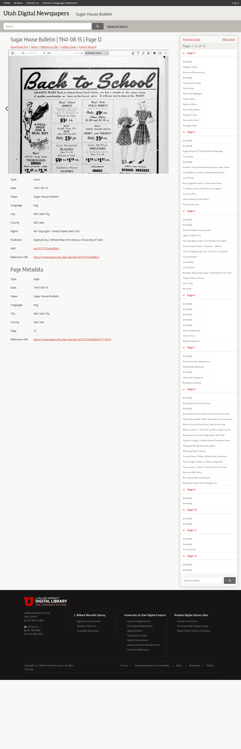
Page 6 (191, 295)
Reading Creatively (192, 382)
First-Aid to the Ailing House (196, 361)
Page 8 (191, 389)
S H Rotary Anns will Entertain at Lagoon (202, 188)
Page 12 (192, 556)
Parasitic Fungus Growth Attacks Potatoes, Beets (206, 440)
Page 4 (191, 132)
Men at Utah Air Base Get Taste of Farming (204, 424)
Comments (188, 156)
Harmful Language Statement (59, 3)
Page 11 (192, 530)
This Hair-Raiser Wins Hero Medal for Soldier (205, 240)
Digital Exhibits (134, 630)
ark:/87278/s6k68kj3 (46, 248)
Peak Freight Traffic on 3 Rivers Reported (203, 461)
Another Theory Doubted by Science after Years (206, 167)
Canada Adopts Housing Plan (197, 230)
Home (7, 3)
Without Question (191, 341)
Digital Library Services (88, 621)
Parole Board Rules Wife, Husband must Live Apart (207, 419)
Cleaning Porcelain (192, 82)
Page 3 (191, 53)
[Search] (98, 26)
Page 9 (191, 489)
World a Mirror (190, 104)
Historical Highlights (193, 93)
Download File (19, 47)
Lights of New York (192, 235)
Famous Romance (191, 330)
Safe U (179, 665)
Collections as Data (137, 635)
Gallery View (68, 47)
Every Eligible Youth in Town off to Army (202, 183)
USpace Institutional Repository (143, 644)
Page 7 (191, 347)
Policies (210, 665)
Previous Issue (191, 39)
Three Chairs (189, 335)
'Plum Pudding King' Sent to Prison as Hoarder (205, 251)
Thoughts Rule (190, 125)
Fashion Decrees (191, 204)
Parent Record (87, 47)
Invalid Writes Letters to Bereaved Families (204, 172)
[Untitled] (187, 61)
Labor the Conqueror (193, 377)
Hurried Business (191, 109)
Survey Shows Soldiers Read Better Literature (205, 456)
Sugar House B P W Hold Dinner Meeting (203, 151)
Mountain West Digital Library (192, 626)
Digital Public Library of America (193, 630)
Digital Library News (137, 640)
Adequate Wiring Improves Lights (199, 445)
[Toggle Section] (183, 53)
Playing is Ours (190, 114)
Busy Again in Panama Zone (196, 403)
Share (34, 47)
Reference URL (49, 47)
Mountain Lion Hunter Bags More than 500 (204, 435)
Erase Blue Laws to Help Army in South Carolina (206, 413)
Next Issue (228, 39)
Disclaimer (194, 665)
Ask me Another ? (191, 120)
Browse (18, 3)
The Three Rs (189, 549)
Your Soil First (189, 193)
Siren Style (188, 283)
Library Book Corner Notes (196, 199)
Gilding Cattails (190, 66)
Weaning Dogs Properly (194, 451)
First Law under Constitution (196, 477)
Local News (188, 88)
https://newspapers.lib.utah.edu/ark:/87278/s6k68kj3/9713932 (72, 339)
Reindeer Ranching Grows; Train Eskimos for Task (207, 272)
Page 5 (191, 211)
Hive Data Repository (138, 649)
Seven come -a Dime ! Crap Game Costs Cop (204, 467)
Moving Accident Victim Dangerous (200, 482)
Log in (235, 3)
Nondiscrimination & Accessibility (152, 665)
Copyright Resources (88, 630)
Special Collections (86, 626)
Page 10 (192, 509)
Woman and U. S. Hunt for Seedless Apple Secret (207, 429)
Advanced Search (117, 26)
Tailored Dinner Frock (193, 278)
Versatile (187, 288)
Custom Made (190, 256)
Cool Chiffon (189, 267)
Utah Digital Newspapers (140, 626)
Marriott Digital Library (139, 621)
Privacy (124, 665)
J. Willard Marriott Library (37, 613)
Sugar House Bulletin (94, 14)
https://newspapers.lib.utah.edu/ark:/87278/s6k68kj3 (66, 257)
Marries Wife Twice (192, 472)
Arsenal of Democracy (194, 72)
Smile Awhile (189, 98)
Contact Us (32, 3)
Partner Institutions (187, 621)
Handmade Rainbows (193, 366)
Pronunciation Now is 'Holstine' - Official (202, 246)
